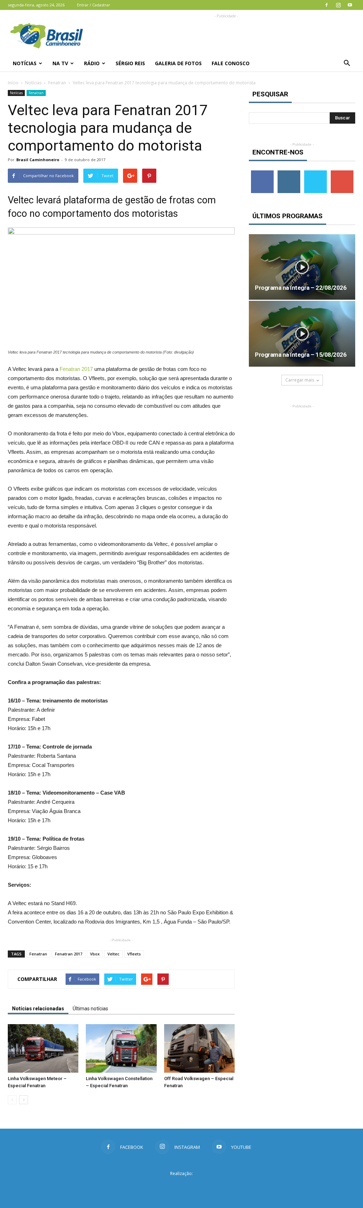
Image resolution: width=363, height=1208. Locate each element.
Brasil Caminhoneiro (37, 159)
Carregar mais (299, 380)
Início (13, 83)
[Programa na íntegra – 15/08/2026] (302, 333)
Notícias (25, 63)
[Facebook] (326, 5)
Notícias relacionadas (38, 1008)
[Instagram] (338, 5)
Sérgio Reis (130, 63)
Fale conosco (231, 63)
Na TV (60, 63)
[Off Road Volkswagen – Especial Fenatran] (199, 1048)
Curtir (262, 173)
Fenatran (57, 83)
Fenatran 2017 (76, 369)
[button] (346, 63)
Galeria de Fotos (178, 63)
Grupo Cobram (181, 1186)
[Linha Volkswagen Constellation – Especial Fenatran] (121, 1048)
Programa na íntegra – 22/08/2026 (300, 287)
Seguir (288, 173)
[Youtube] (350, 5)
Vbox (95, 953)
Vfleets (134, 953)
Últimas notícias (90, 1008)
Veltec (113, 953)
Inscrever (342, 173)
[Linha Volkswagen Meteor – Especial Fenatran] (43, 1048)
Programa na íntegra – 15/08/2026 (300, 354)
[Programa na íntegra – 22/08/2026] (302, 267)
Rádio (92, 63)
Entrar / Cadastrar (93, 4)
